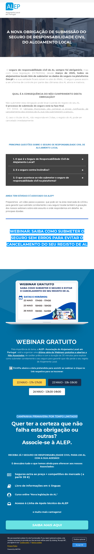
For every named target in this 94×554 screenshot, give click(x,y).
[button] (82, 159)
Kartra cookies (37, 542)
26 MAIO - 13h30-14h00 (47, 391)
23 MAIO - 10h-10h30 (64, 382)
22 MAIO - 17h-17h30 (29, 382)
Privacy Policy (12, 546)
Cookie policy (25, 542)
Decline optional (79, 539)
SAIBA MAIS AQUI (47, 525)
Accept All (79, 545)
